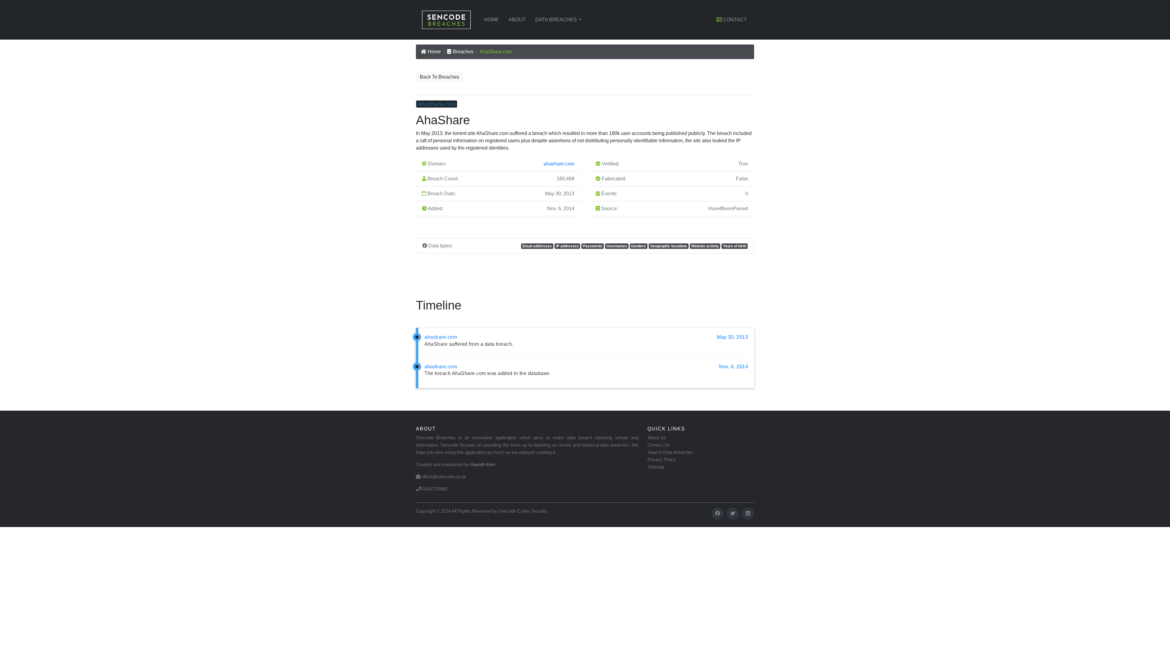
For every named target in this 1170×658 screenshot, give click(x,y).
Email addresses (537, 246)
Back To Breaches (439, 77)
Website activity (705, 246)
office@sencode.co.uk (444, 476)
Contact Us (658, 445)
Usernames (617, 246)
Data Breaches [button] (556, 19)
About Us (656, 437)
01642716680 (433, 488)
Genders (638, 246)
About (517, 19)
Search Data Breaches (670, 452)
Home (491, 19)
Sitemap (655, 466)
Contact (734, 19)
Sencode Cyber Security (522, 511)
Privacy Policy (661, 459)
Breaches (463, 51)
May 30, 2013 (732, 337)
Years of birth (734, 246)
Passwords (592, 246)
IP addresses (567, 246)
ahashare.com (559, 163)
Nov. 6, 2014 (733, 366)
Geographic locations (668, 246)
